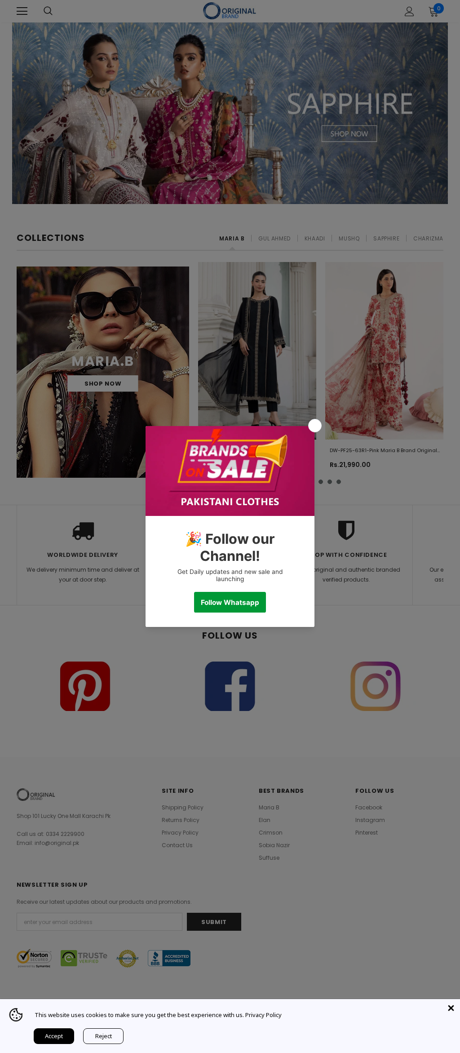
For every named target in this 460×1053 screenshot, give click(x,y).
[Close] (451, 1008)
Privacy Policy (263, 1015)
